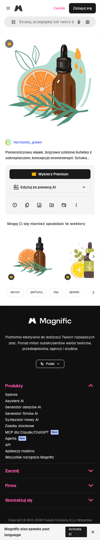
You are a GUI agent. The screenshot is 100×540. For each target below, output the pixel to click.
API (8, 445)
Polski (50, 364)
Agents (15, 438)
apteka (74, 292)
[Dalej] (93, 256)
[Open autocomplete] (11, 22)
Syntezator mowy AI (22, 419)
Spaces (11, 394)
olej (55, 292)
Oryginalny (35, 44)
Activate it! (75, 531)
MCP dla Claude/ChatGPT (31, 432)
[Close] (93, 532)
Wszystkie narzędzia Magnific (29, 457)
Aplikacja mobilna (19, 451)
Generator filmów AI (21, 413)
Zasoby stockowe (19, 426)
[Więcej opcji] (76, 205)
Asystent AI (14, 401)
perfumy (37, 292)
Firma (10, 485)
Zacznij (12, 470)
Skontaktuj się (18, 500)
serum (15, 292)
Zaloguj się (82, 8)
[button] (50, 364)
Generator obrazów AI (23, 407)
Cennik (59, 8)
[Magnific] (50, 322)
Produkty (14, 385)
